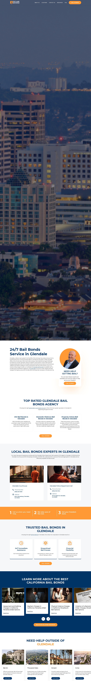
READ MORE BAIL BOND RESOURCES (45, 624)
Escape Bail (33, 368)
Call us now (70, 383)
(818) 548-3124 (56, 491)
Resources (60, 2)
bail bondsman (34, 534)
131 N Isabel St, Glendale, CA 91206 (58, 496)
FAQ (66, 2)
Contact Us (52, 2)
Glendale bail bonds (38, 367)
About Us (37, 2)
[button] (43, 619)
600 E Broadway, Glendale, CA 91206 (22, 497)
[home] (15, 2)
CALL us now (75, 2)
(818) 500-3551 (18, 491)
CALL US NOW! (45, 435)
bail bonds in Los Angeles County (37, 408)
